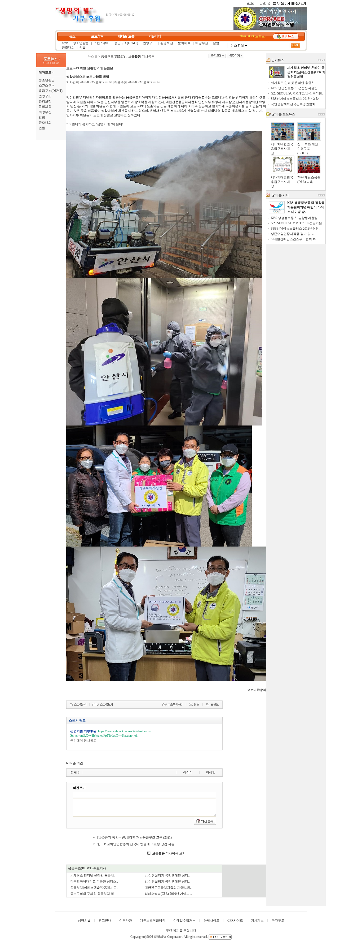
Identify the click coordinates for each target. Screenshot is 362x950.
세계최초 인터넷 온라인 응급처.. (93, 875)
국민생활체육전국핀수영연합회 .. (294, 104)
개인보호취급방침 (152, 920)
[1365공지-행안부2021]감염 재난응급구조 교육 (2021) (134, 837)
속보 (65, 43)
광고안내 (105, 920)
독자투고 (278, 920)
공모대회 (68, 47)
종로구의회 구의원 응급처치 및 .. (93, 894)
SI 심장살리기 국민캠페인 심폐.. (167, 875)
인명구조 (149, 43)
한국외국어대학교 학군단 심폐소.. (94, 881)
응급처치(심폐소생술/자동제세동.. (94, 887)
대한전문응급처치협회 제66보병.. (168, 887)
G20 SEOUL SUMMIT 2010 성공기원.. (297, 93)
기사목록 (141, 56)
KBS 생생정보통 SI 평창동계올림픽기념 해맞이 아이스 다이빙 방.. (306, 207)
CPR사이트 (235, 920)
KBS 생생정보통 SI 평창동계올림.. (295, 88)
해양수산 (201, 43)
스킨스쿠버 (101, 43)
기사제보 (257, 920)
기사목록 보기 (169, 853)
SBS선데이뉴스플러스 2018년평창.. (295, 99)
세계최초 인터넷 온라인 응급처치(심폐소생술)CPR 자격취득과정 (306, 72)
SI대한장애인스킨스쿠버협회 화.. (294, 239)
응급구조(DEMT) (126, 43)
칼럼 (216, 43)
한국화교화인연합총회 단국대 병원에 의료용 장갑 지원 (135, 844)
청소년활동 (81, 43)
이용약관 (125, 920)
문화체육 (184, 43)
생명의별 (84, 920)
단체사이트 (211, 920)
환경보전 (166, 43)
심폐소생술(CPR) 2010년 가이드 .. (168, 894)
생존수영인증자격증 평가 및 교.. (293, 234)
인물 (82, 47)
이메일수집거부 (184, 920)
